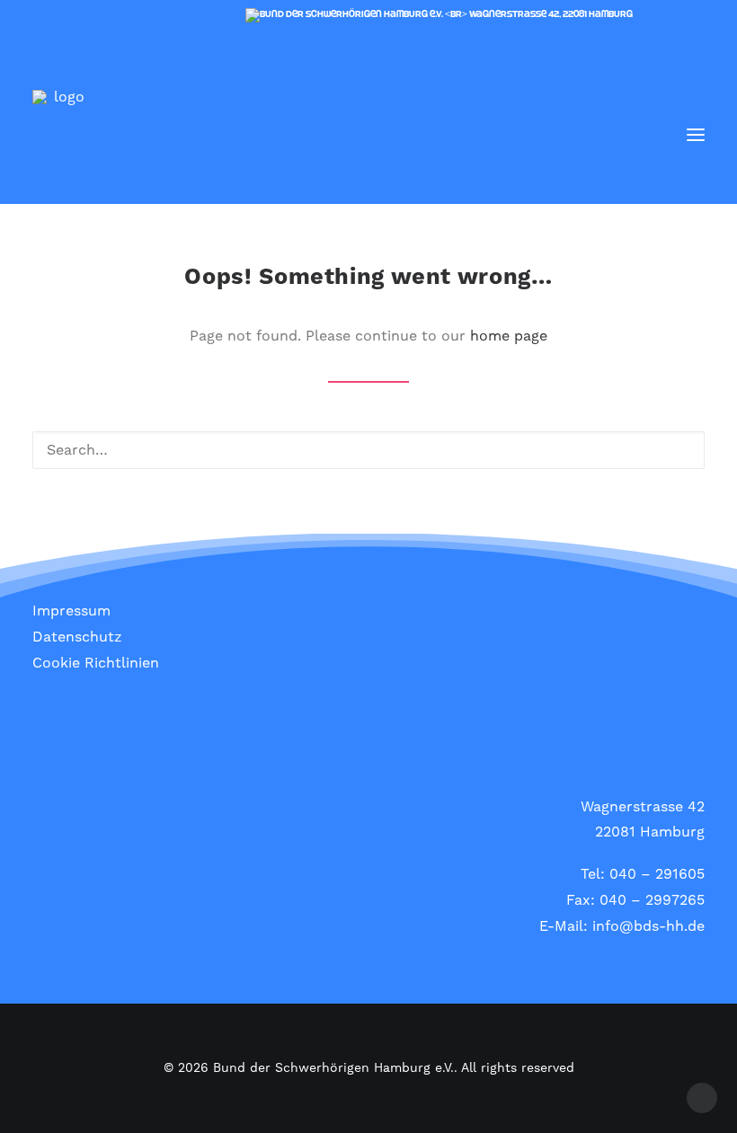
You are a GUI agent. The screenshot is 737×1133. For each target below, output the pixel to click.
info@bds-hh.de (648, 926)
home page (508, 336)
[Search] (642, 135)
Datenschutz (77, 637)
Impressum (71, 611)
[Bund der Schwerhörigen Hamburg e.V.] (61, 135)
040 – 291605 (657, 874)
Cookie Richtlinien (95, 663)
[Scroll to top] (702, 1097)
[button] (695, 135)
